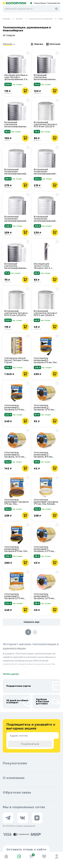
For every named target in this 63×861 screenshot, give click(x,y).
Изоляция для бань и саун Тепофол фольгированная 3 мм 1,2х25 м (16, 77)
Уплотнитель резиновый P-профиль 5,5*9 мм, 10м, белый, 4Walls (14, 596)
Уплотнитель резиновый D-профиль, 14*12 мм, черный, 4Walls (14, 455)
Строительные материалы (41, 19)
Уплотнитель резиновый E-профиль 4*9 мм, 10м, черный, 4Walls (45, 360)
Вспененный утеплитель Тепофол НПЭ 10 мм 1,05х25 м (16, 313)
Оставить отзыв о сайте (26, 849)
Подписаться (30, 744)
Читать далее (11, 674)
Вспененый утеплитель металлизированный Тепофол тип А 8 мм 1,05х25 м (15, 124)
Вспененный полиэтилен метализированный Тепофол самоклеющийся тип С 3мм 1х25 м (45, 171)
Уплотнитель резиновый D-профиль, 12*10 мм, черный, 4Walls (44, 407)
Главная (6, 19)
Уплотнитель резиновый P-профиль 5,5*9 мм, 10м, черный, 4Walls (15, 407)
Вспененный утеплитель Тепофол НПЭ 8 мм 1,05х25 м (45, 124)
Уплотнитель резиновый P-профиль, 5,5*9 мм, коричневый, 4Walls (45, 596)
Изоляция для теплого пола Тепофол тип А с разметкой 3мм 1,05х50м (43, 266)
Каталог (19, 19)
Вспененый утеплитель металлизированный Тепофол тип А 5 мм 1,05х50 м (15, 266)
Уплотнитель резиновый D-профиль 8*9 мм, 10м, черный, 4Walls (16, 549)
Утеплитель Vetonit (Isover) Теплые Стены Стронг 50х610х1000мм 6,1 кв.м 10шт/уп (16, 360)
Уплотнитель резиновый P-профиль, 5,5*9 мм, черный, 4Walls (44, 549)
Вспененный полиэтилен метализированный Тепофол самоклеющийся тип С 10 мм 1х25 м (15, 171)
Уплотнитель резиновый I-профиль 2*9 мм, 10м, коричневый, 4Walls (16, 502)
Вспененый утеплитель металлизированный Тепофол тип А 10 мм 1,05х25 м (45, 77)
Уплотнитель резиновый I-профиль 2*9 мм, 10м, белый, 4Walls (46, 502)
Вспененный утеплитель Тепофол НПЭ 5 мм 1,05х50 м (45, 313)
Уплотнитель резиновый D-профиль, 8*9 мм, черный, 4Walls (43, 455)
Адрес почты (19, 736)
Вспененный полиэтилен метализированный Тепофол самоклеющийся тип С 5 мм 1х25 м (45, 219)
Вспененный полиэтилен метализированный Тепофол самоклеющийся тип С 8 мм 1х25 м (15, 219)
